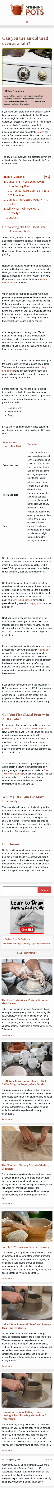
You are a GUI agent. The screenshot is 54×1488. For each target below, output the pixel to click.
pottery (30, 540)
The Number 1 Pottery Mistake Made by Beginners (26, 1167)
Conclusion (13, 217)
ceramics (39, 132)
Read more (7, 1035)
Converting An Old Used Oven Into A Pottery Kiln (25, 184)
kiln (16, 160)
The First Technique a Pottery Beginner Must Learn (25, 1001)
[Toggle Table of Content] (45, 177)
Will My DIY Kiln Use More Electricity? (23, 211)
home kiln (44, 649)
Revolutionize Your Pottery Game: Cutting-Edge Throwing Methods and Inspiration (24, 1415)
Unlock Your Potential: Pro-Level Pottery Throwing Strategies (26, 1326)
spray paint (36, 603)
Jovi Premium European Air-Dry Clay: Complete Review (26, 944)
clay (19, 752)
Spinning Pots (14, 1459)
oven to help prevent (22, 600)
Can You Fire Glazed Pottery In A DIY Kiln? (27, 202)
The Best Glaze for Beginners (17, 939)
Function (18, 195)
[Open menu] (27, 21)
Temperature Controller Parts (31, 190)
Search (44, 890)
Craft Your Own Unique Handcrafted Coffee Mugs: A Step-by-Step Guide (24, 1082)
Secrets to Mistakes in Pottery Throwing (26, 1246)
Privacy (49, 1459)
